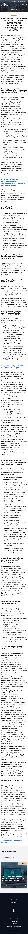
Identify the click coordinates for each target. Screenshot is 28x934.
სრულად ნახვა (6, 885)
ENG (23, 4)
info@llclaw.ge (23, 1)
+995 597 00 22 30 (14, 1)
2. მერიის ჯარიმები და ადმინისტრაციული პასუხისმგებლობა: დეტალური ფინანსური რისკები (13, 182)
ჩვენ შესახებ (14, 899)
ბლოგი (14, 904)
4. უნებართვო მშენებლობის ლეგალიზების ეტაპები (12, 367)
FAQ (14, 907)
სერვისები (14, 902)
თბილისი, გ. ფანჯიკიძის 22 (14, 926)
